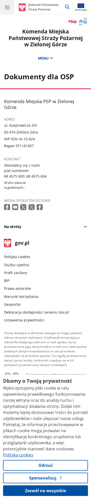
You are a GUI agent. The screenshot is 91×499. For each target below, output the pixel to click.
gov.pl (21, 243)
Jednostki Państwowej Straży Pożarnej (43, 7)
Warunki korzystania (21, 296)
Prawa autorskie (17, 288)
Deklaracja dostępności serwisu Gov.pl (36, 312)
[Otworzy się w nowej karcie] (7, 207)
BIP (6, 280)
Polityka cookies (17, 256)
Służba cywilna (16, 264)
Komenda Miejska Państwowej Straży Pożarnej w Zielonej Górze (46, 38)
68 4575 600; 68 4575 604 (25, 176)
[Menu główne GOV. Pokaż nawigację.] (7, 7)
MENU (43, 58)
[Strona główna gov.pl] (23, 8)
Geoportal (12, 304)
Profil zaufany (15, 272)
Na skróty (12, 226)
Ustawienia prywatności (24, 320)
